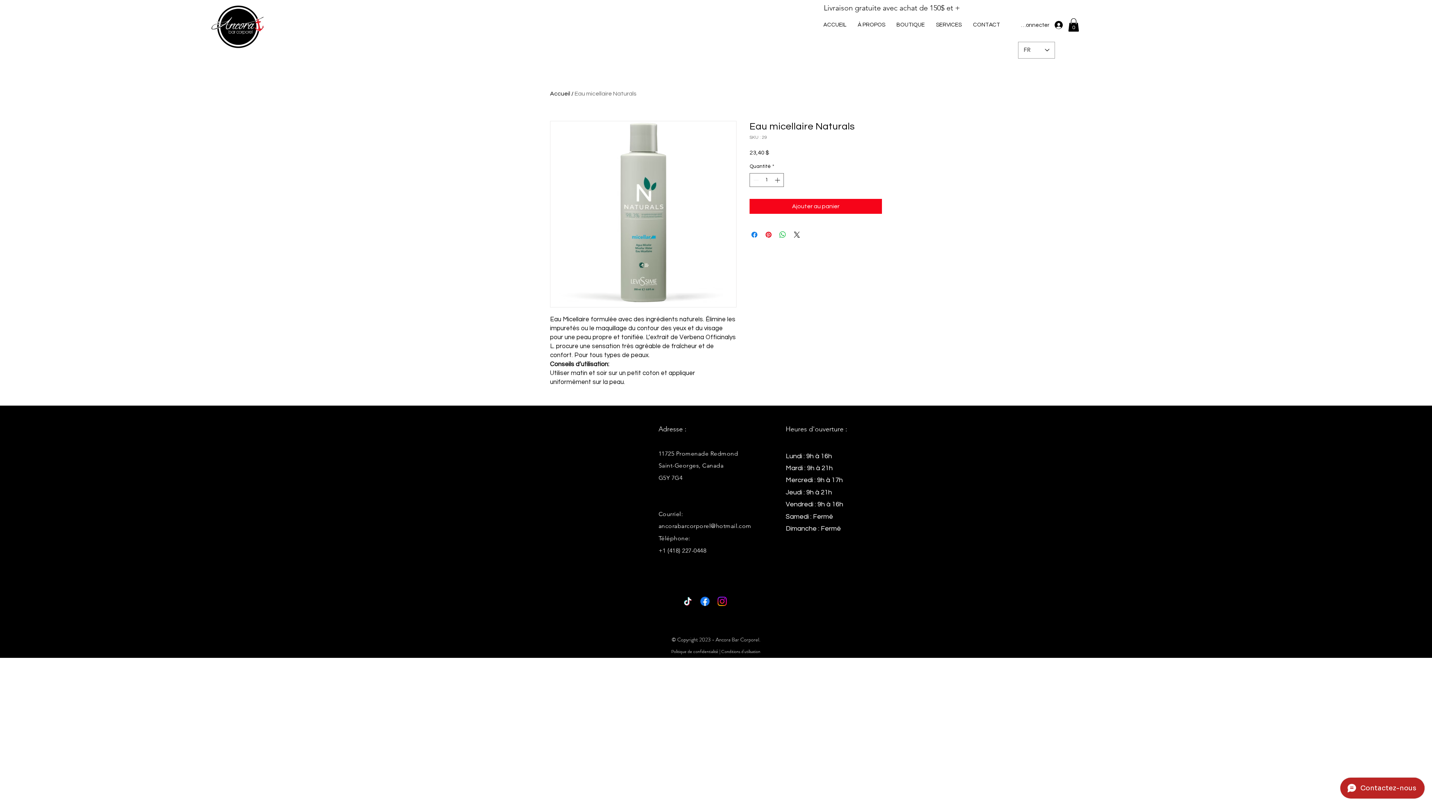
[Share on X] (796, 234)
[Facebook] (705, 601)
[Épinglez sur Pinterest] (768, 234)
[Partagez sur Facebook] (754, 234)
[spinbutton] (766, 180)
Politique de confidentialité (694, 651)
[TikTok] (688, 601)
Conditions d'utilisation (740, 651)
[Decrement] (755, 180)
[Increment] (778, 180)
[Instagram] (722, 601)
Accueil (560, 94)
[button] (948, 24)
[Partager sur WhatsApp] (782, 234)
